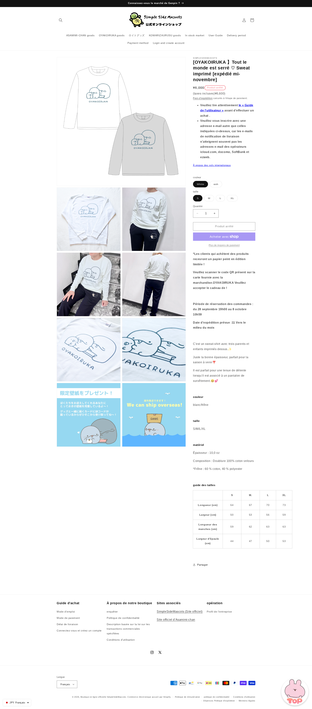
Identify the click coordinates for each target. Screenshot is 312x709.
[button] (61, 20)
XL (234, 199)
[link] (224, 245)
